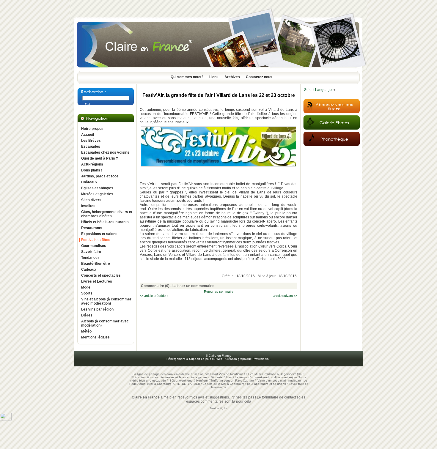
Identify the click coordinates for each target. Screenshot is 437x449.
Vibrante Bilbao (222, 377)
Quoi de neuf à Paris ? (99, 158)
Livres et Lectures (96, 281)
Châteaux (89, 182)
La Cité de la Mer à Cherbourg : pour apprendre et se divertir (244, 383)
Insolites (88, 206)
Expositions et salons (99, 234)
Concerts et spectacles (101, 275)
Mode (85, 287)
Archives (232, 77)
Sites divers (91, 200)
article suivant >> (285, 295)
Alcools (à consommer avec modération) (105, 323)
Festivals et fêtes (95, 240)
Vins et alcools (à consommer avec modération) (106, 301)
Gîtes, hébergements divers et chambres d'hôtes (106, 214)
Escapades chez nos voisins (105, 152)
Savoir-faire (91, 252)
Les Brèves (91, 140)
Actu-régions (92, 164)
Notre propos (92, 129)
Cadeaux (88, 269)
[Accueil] (218, 69)
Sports (86, 293)
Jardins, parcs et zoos (100, 176)
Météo (86, 331)
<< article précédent (154, 295)
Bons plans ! (91, 170)
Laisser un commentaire (193, 286)
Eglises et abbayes (97, 188)
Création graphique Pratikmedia (247, 358)
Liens (213, 77)
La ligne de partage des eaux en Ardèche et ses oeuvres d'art (175, 374)
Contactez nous (259, 77)
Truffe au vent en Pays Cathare (232, 380)
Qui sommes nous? (187, 77)
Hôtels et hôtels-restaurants (105, 222)
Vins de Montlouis (231, 374)
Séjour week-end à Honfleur (188, 380)
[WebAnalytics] (6, 419)
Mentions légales (95, 337)
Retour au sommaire (218, 291)
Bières (86, 315)
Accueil (87, 135)
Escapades (90, 146)
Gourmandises (93, 246)
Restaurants (91, 228)
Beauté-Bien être (95, 263)
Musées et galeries (97, 194)
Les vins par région (97, 309)
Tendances (90, 258)
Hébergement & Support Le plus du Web (195, 358)
